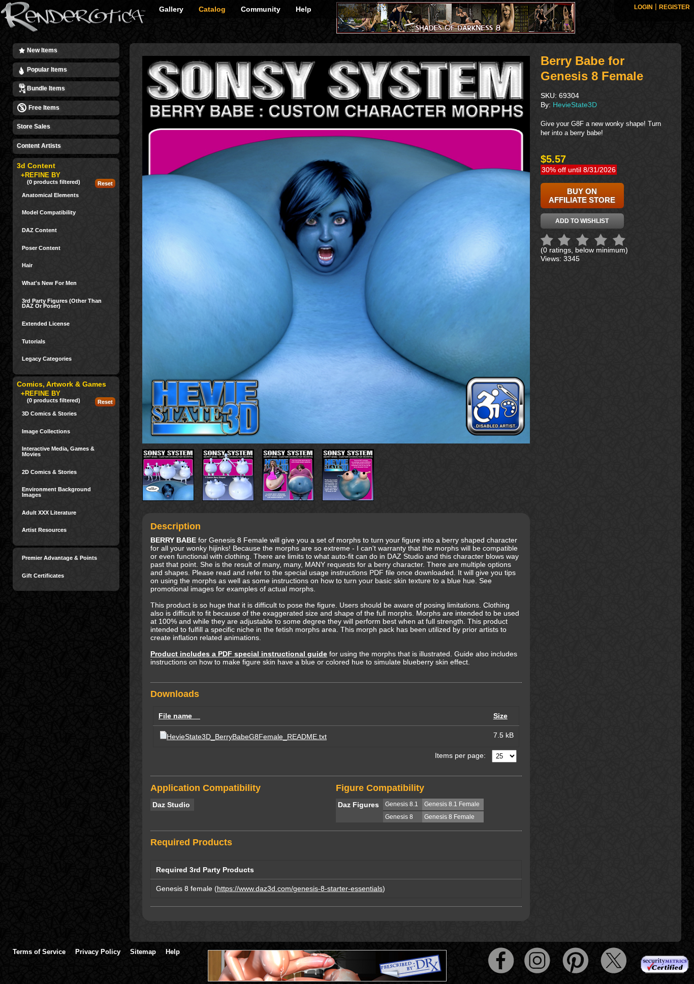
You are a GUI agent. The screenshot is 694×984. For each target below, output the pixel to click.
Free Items (43, 107)
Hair (27, 265)
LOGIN (643, 7)
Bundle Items (45, 88)
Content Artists (39, 145)
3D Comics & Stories (49, 414)
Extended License (46, 324)
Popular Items (46, 69)
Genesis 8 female (184, 888)
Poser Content (41, 248)
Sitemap (143, 952)
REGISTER (674, 7)
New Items (41, 50)
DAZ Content (39, 230)
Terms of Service (39, 952)
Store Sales (33, 126)
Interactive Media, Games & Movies (58, 451)
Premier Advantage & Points (59, 558)
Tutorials (33, 341)
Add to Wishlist (582, 221)
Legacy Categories (47, 359)
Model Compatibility (49, 212)
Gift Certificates (43, 576)
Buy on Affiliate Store (582, 195)
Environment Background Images (56, 492)
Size (500, 716)
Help (303, 9)
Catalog (212, 9)
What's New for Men (49, 283)
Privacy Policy (97, 952)
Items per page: (460, 755)
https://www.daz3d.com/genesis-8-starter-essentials (300, 888)
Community (260, 9)
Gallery (171, 9)
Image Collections (46, 431)
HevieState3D (575, 105)
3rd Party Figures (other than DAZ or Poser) (62, 303)
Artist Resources (44, 530)
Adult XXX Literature (49, 513)
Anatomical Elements (50, 195)
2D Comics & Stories (49, 472)
